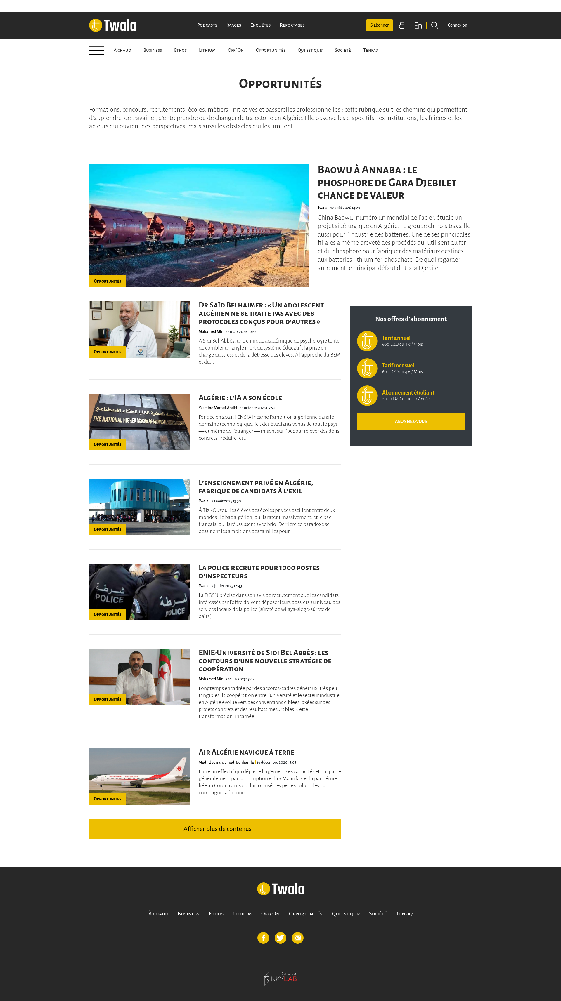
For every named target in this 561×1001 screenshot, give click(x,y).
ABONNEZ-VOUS (411, 421)
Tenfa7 (370, 50)
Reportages (292, 25)
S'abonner (379, 25)
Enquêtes (260, 25)
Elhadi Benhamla (239, 762)
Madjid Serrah (211, 762)
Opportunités (270, 50)
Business (152, 50)
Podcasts (207, 25)
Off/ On (236, 50)
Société (343, 50)
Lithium (207, 50)
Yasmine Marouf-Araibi (218, 408)
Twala (323, 208)
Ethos (180, 50)
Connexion (457, 25)
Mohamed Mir (211, 331)
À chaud (122, 50)
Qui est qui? (310, 50)
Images (233, 25)
